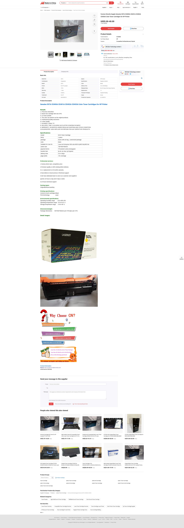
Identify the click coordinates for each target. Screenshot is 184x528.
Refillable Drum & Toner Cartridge (76, 499)
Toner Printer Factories (46, 506)
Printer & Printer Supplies (56, 10)
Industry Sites (101, 517)
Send (51, 404)
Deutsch (89, 519)
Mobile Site (123, 517)
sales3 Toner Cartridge (71, 480)
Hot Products (56, 517)
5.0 (126, 74)
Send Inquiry (111, 28)
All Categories (45, 7)
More (41, 512)
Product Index (117, 517)
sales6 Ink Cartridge (70, 483)
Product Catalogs (60, 477)
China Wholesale (86, 517)
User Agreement (100, 522)
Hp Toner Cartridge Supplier (129, 506)
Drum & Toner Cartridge (67, 10)
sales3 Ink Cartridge (96, 480)
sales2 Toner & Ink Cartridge (46, 485)
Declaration (107, 522)
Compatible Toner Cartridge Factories (63, 506)
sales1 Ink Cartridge (44, 483)
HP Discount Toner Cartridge (47, 509)
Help (118, 7)
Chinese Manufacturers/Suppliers (74, 517)
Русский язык (79, 519)
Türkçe (120, 519)
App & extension (126, 7)
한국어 (103, 519)
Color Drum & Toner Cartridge (79, 10)
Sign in (142, 3)
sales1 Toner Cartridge (123, 480)
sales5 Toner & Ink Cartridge (124, 483)
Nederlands (95, 519)
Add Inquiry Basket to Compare (69, 60)
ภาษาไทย (115, 519)
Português (68, 519)
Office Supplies (47, 10)
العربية (99, 519)
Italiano (84, 519)
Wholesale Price (94, 517)
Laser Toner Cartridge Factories (81, 506)
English (58, 519)
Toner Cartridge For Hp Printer (63, 509)
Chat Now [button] (134, 28)
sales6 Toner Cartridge (97, 483)
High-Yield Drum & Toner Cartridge (58, 499)
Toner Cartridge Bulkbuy (95, 509)
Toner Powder (44, 499)
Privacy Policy (113, 522)
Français (73, 519)
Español (63, 519)
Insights (128, 517)
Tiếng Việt (125, 519)
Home (41, 10)
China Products (64, 517)
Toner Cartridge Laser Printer (97, 506)
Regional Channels (109, 517)
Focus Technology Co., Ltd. (82, 522)
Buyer (110, 7)
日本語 (107, 519)
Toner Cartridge (43, 480)
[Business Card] (141, 78)
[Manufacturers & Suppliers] (48, 2)
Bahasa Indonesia (131, 519)
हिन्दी (111, 519)
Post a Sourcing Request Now (80, 404)
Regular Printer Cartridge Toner (80, 509)
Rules (143, 7)
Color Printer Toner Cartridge (113, 506)
